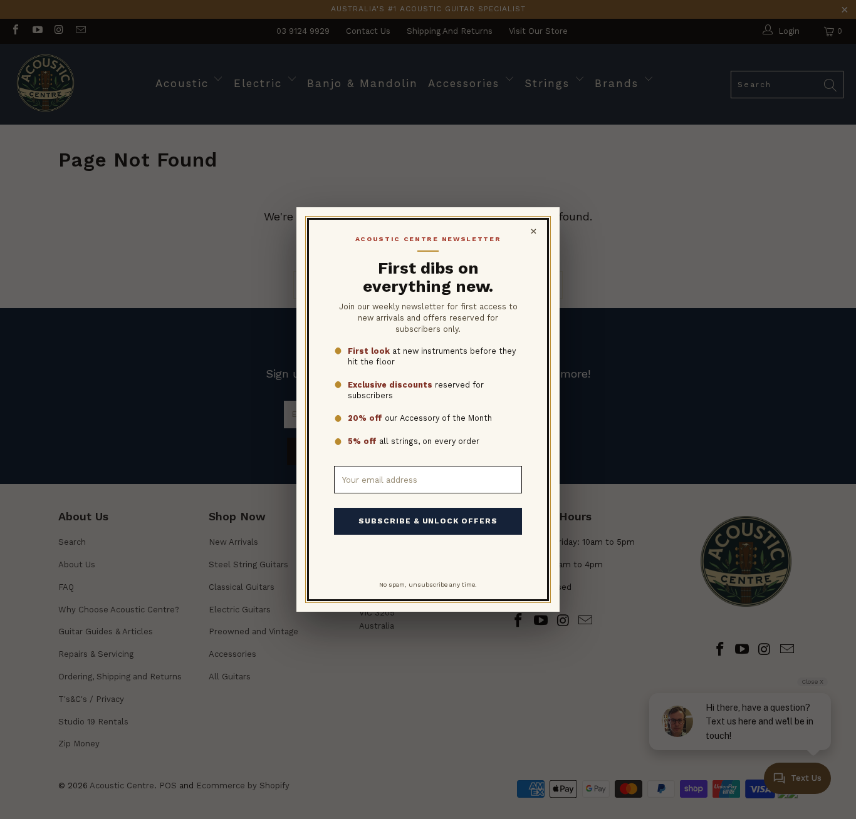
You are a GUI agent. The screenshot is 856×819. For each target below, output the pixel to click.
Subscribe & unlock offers (428, 521)
